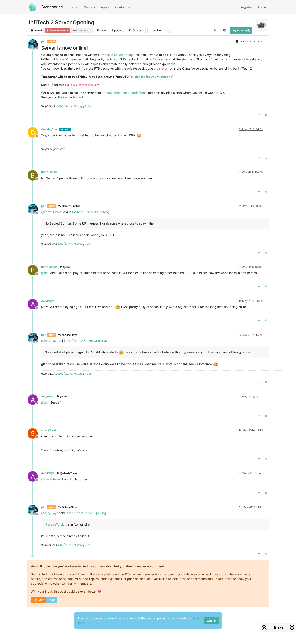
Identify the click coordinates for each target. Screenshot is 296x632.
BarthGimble (49, 172)
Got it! (211, 620)
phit (43, 41)
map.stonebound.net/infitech (126, 92)
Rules (88, 106)
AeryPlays (47, 301)
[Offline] (34, 44)
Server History (74, 106)
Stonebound (52, 7)
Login (51, 600)
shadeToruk (49, 430)
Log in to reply (241, 30)
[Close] (264, 566)
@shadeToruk (68, 473)
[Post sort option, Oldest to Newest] (215, 30)
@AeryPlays (69, 334)
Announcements (58, 30)
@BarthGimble (70, 206)
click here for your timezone (151, 76)
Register (38, 600)
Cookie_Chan (50, 129)
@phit (66, 267)
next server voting (120, 55)
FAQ (60, 106)
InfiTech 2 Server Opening (90, 212)
